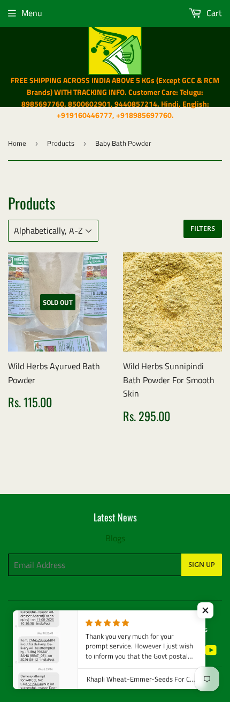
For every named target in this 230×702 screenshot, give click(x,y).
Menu (31, 12)
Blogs (115, 538)
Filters (202, 229)
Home (17, 143)
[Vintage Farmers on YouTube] (211, 651)
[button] (205, 610)
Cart (213, 12)
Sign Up (201, 565)
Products (60, 143)
